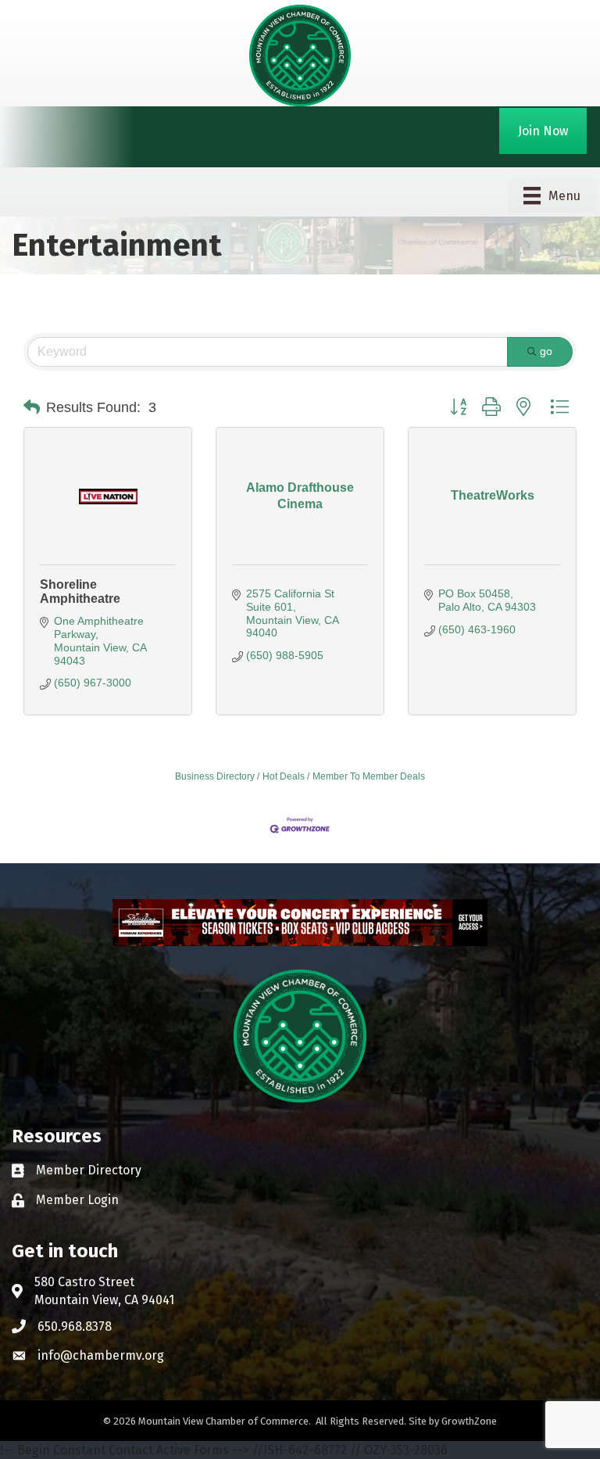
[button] (31, 407)
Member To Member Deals (368, 776)
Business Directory (215, 776)
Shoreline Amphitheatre (80, 591)
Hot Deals (283, 776)
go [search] (546, 351)
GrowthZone (469, 1421)
